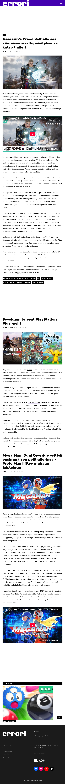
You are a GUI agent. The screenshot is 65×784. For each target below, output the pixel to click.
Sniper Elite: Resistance (12, 382)
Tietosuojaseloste (8, 748)
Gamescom (26, 514)
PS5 (5, 432)
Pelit (4, 35)
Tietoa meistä (7, 745)
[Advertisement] (32, 300)
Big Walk (37, 441)
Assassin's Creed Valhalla (13, 278)
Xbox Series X (38, 282)
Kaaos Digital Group (36, 780)
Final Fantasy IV (10, 408)
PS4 (60, 429)
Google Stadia (31, 278)
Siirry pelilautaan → (9, 721)
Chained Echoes (34, 402)
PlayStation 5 (40, 267)
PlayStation (7, 370)
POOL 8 (59, 717)
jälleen (29, 370)
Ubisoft (5, 273)
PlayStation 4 (51, 267)
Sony (14, 373)
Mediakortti (6, 757)
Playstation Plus (55, 373)
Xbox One (21, 270)
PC (36, 273)
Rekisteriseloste (7, 751)
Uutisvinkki (6, 754)
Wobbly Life (24, 420)
